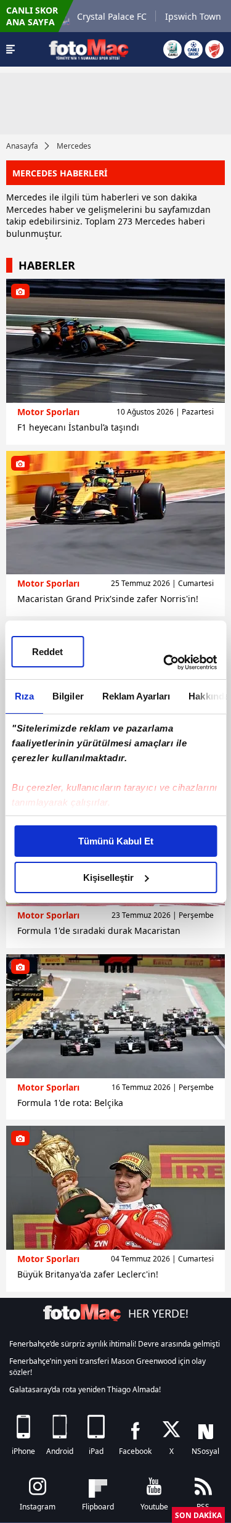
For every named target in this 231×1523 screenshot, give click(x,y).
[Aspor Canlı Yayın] (172, 49)
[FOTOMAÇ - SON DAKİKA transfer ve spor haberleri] (89, 49)
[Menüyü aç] (10, 49)
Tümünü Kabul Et (115, 841)
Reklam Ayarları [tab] (136, 696)
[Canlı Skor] (193, 49)
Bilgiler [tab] (67, 696)
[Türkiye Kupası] (214, 49)
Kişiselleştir (108, 877)
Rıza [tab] (23, 696)
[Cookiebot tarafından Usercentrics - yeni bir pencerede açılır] (164, 662)
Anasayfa (22, 146)
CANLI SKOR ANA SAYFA (32, 16)
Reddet (47, 651)
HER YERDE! (158, 1313)
